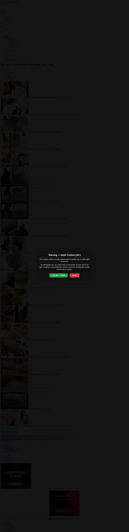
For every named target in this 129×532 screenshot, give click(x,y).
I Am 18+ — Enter (58, 275)
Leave (74, 275)
